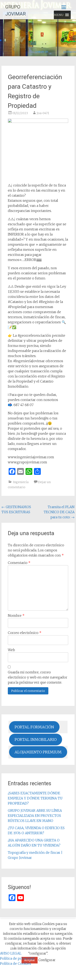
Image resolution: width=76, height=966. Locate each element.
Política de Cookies (15, 963)
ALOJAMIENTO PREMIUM (38, 752)
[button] (58, 15)
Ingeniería (20, 482)
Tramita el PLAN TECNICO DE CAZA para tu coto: (59, 512)
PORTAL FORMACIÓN (34, 727)
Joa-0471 (43, 113)
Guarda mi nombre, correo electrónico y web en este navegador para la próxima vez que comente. (37, 677)
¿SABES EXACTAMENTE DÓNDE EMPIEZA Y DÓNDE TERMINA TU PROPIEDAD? (35, 798)
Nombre (16, 615)
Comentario (19, 563)
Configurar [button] (47, 960)
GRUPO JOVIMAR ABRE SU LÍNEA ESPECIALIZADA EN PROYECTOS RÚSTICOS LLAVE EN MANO (35, 815)
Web (11, 650)
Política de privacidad (17, 958)
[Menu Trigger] (9, 948)
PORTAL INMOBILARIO (36, 739)
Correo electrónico (24, 633)
